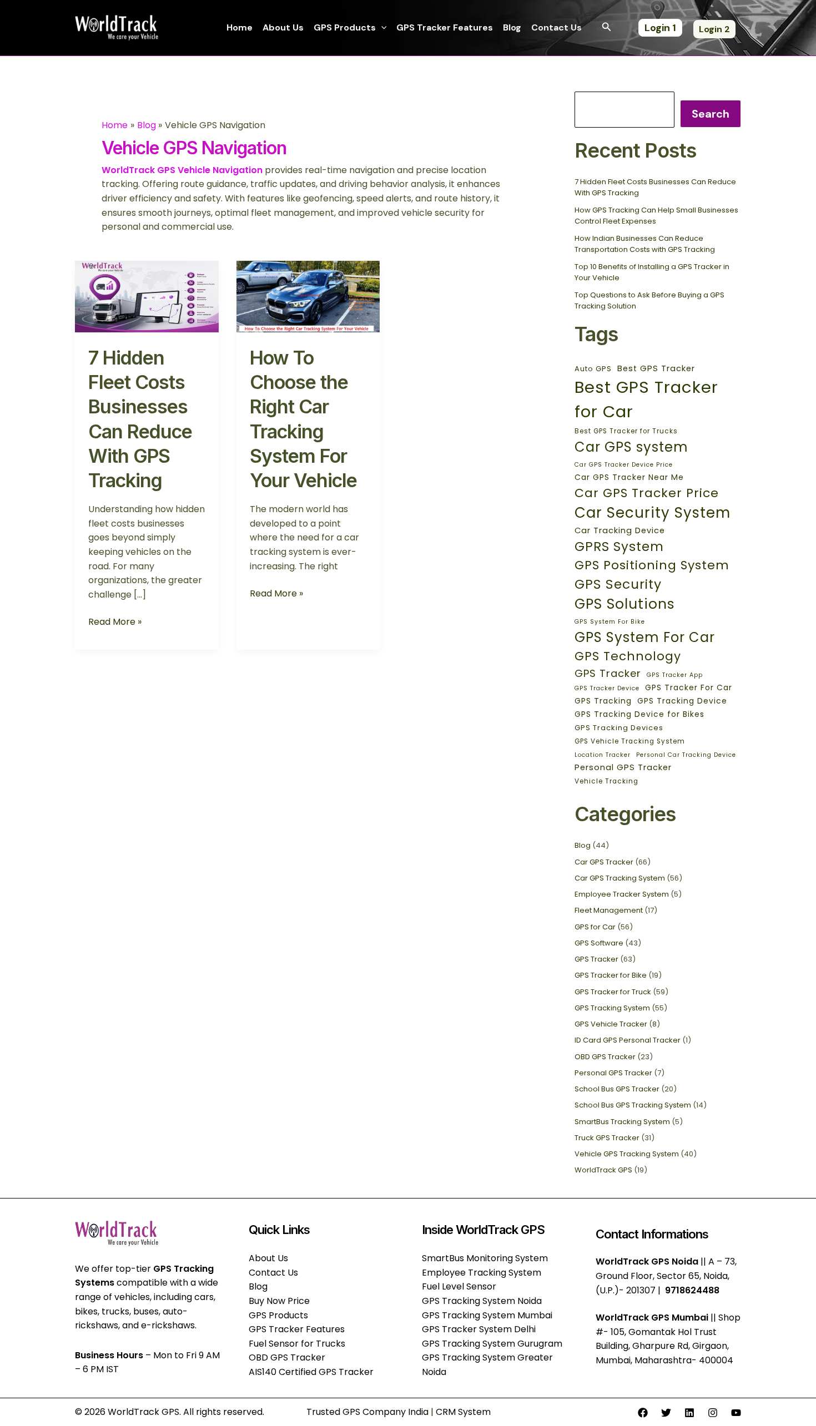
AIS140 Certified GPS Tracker (311, 1372)
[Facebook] (643, 1413)
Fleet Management (609, 910)
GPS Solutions (625, 604)
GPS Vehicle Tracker (611, 1024)
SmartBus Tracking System (622, 1121)
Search (710, 114)
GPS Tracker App (675, 675)
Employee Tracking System (481, 1272)
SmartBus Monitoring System (485, 1258)
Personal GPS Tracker (623, 767)
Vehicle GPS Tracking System (627, 1154)
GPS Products (345, 27)
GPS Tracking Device (682, 700)
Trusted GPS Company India (367, 1411)
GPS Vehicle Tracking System (630, 741)
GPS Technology (628, 656)
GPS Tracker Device (607, 688)
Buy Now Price (279, 1300)
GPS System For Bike (610, 622)
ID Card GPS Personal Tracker (628, 1040)
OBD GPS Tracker (605, 1056)
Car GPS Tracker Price (647, 493)
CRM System (463, 1411)
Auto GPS (593, 368)
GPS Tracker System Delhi (479, 1329)
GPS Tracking (603, 700)
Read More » (115, 621)
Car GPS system (631, 447)
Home (239, 27)
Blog (512, 27)
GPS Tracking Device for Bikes (639, 714)
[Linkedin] (689, 1413)
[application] (381, 27)
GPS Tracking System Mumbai (487, 1315)
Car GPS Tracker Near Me (629, 477)
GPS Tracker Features (444, 27)
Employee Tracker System (622, 894)
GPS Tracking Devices (619, 727)
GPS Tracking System (612, 1008)
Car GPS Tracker (604, 862)
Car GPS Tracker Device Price (624, 465)
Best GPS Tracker (656, 368)
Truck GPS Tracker (607, 1137)
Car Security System (653, 513)
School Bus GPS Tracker (617, 1089)
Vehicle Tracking (606, 781)
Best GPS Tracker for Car (646, 399)
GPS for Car (595, 927)
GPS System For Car (645, 637)
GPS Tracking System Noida (482, 1300)
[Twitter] (666, 1413)
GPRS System (619, 546)
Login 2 (714, 29)
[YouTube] (736, 1413)
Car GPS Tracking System (620, 878)
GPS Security (618, 584)
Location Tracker (603, 755)
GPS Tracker (608, 673)
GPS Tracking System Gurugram (492, 1343)
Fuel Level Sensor (459, 1286)
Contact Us (556, 27)
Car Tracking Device (620, 530)
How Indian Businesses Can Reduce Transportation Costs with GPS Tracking (645, 244)
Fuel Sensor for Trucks (297, 1343)
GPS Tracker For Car (688, 687)
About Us (283, 27)
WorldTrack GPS (603, 1170)
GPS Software (599, 943)
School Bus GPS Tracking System (633, 1105)
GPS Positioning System (652, 565)
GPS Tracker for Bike (611, 975)
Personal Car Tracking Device (686, 755)
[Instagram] (713, 1413)
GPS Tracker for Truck (613, 992)
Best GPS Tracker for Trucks (626, 431)
